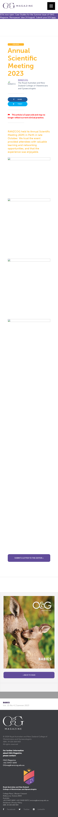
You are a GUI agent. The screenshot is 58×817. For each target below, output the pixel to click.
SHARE (20, 99)
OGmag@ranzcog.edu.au (13, 765)
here (54, 17)
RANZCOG (23, 80)
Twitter (27, 809)
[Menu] (51, 6)
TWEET (20, 104)
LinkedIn (41, 809)
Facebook (11, 809)
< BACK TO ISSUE (29, 675)
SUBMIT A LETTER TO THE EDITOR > (29, 558)
